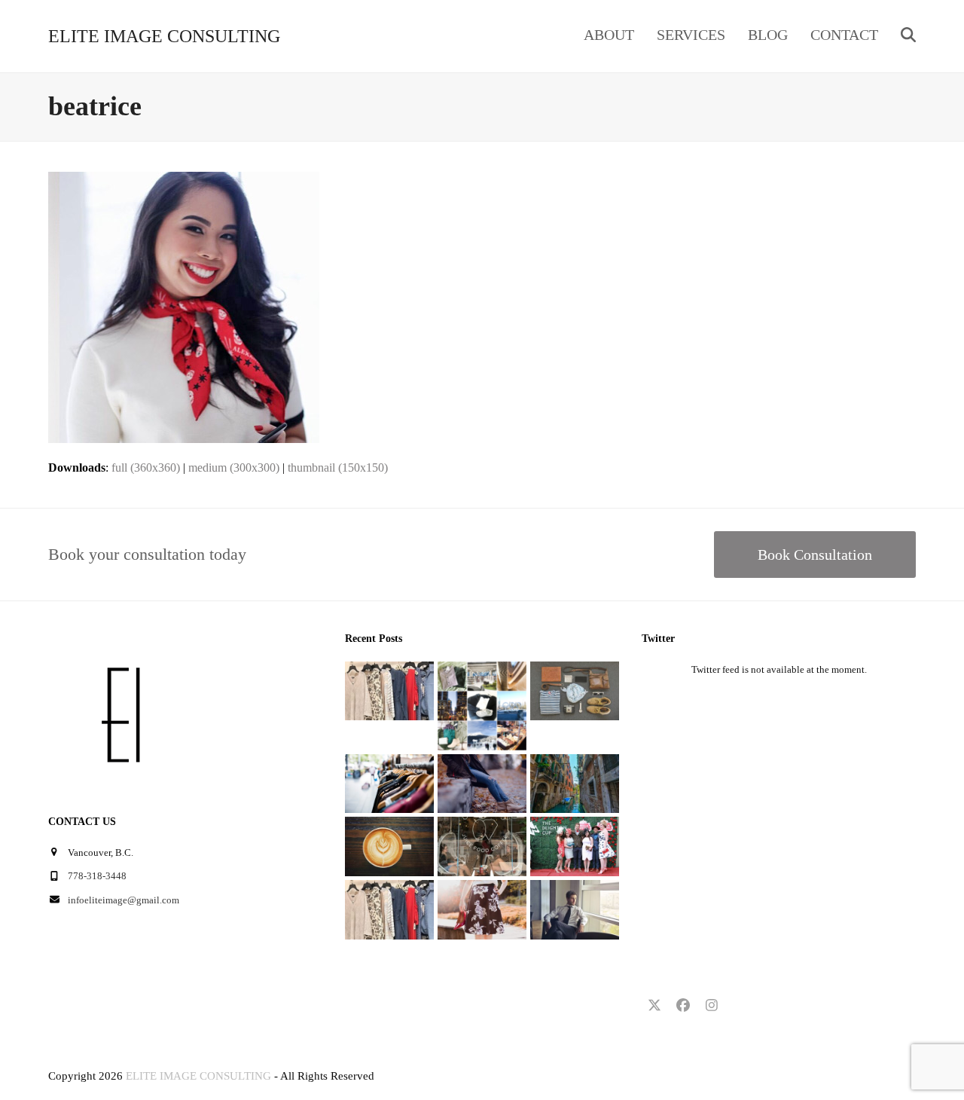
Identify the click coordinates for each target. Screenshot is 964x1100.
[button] (908, 36)
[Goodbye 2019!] (482, 704)
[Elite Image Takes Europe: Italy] (574, 782)
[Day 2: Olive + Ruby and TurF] (482, 845)
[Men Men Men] (574, 908)
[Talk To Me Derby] (574, 845)
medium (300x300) (233, 467)
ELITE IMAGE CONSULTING (164, 36)
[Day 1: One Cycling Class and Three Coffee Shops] (389, 845)
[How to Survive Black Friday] (389, 782)
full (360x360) (145, 467)
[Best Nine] (574, 689)
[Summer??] (389, 908)
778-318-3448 (97, 876)
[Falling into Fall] (482, 782)
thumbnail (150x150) (338, 467)
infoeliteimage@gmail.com (123, 900)
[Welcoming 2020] (389, 689)
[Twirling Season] (482, 908)
